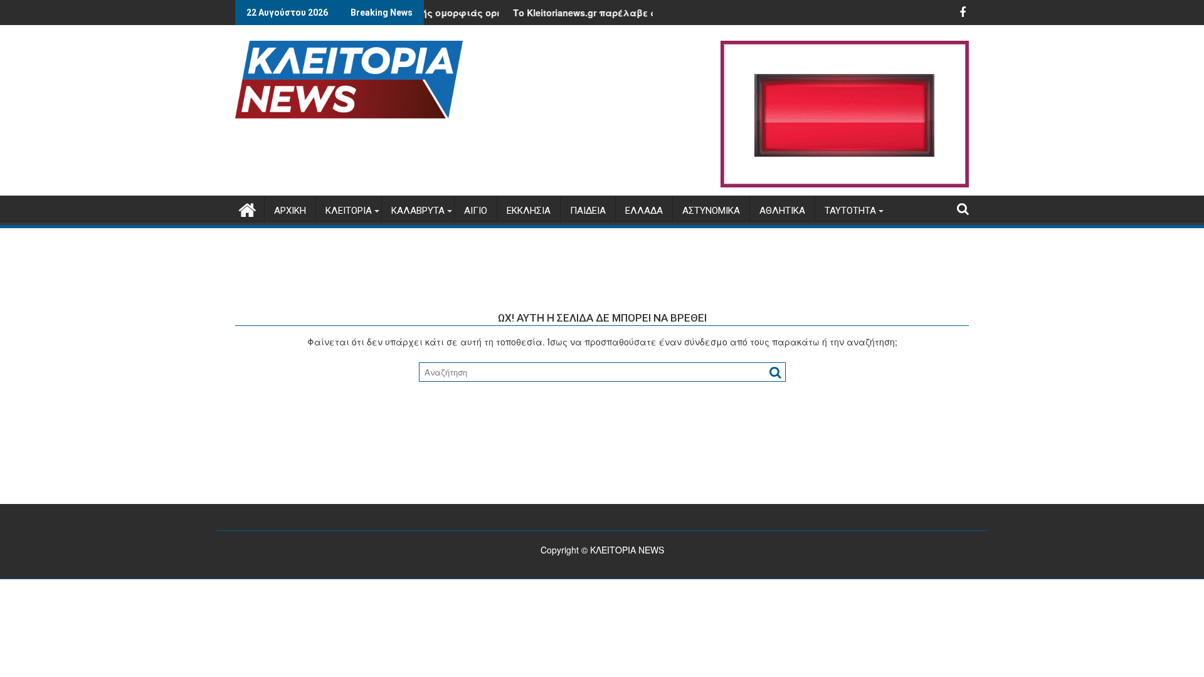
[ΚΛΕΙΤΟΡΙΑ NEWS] (247, 207)
